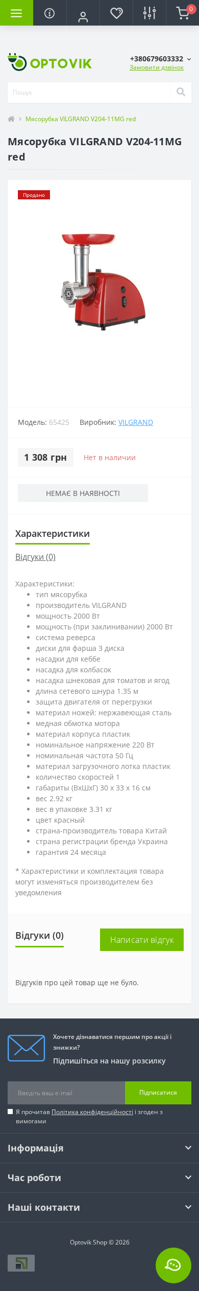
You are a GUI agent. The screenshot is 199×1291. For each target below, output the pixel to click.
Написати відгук (142, 939)
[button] (83, 17)
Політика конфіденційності (92, 1111)
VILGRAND (135, 422)
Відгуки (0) (35, 556)
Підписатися (158, 1092)
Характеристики (52, 533)
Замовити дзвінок (157, 67)
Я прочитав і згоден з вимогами (89, 1116)
